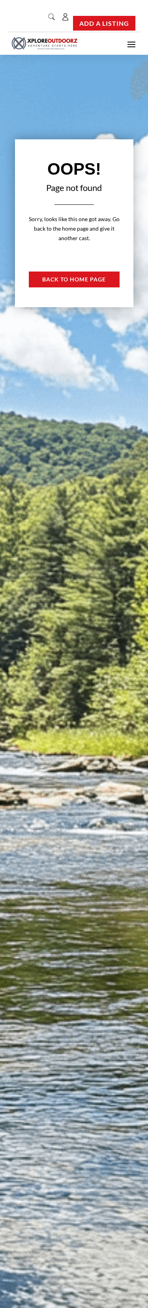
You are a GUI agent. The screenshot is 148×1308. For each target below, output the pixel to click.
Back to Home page (74, 279)
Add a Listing (104, 23)
